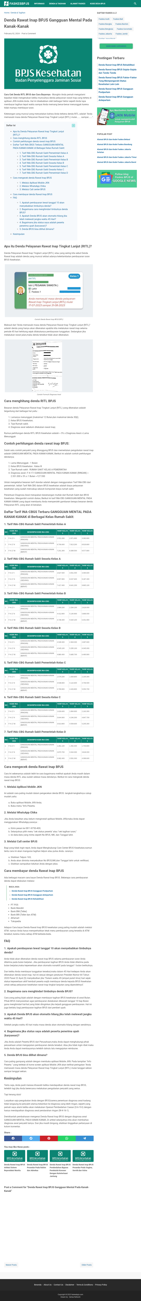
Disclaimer (69, 1285)
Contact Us (58, 1285)
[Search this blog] (135, 3)
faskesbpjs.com (77, 1294)
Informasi (39, 3)
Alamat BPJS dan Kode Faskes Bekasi (113, 139)
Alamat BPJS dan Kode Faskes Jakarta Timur (117, 157)
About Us (47, 1285)
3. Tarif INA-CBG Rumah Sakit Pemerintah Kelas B (44, 159)
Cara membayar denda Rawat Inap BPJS (32, 194)
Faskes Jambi (122, 34)
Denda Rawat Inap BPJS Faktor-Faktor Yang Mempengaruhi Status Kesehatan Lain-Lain (118, 80)
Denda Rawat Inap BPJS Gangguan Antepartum (32, 895)
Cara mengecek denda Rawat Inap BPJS (32, 178)
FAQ (15, 197)
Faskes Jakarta (105, 34)
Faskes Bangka (105, 24)
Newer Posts (11, 1265)
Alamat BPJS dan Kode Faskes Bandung (114, 144)
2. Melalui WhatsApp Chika (33, 186)
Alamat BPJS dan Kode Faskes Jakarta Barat (116, 162)
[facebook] (13, 1138)
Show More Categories (116, 46)
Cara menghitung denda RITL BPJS (30, 138)
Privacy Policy (101, 1285)
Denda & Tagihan (57, 3)
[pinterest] (49, 1138)
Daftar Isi (10, 125)
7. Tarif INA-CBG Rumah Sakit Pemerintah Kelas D (44, 173)
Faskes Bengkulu (106, 29)
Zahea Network (74, 1297)
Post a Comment (29, 33)
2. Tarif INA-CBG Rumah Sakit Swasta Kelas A (42, 156)
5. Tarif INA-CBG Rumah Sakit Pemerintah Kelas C (44, 166)
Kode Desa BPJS (97, 3)
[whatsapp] (67, 1138)
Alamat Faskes (77, 3)
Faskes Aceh (104, 19)
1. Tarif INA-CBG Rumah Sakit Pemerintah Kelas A (44, 153)
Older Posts (87, 1265)
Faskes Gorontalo (124, 29)
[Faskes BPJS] (16, 3)
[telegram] (85, 1138)
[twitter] (31, 1138)
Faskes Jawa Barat (107, 39)
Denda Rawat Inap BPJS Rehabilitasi (28, 899)
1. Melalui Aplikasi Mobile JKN (34, 182)
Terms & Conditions (84, 1285)
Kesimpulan (19, 234)
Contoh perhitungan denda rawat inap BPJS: (34, 141)
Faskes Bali (118, 19)
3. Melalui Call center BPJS (32, 189)
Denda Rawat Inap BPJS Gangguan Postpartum (32, 891)
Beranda (37, 1285)
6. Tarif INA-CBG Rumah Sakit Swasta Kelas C (42, 169)
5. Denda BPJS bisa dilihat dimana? (37, 229)
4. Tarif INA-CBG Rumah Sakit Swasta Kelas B (42, 163)
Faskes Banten (122, 24)
